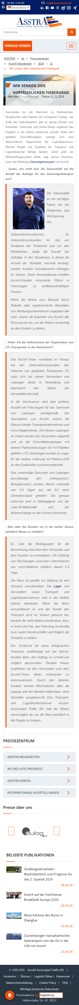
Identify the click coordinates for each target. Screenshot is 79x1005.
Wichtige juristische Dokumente (39, 989)
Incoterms (10, 976)
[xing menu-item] (75, 8)
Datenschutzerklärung (19, 982)
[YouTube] (52, 8)
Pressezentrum (29, 96)
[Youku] (69, 8)
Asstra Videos (19, 780)
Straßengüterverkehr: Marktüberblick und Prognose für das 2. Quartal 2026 (48, 874)
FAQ (65, 982)
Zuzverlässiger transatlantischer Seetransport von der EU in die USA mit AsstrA (47, 940)
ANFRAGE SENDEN (17, 45)
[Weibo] (63, 8)
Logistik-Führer (43, 976)
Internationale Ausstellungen (33, 792)
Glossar (25, 976)
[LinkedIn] (42, 8)
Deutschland (19, 7)
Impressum (63, 976)
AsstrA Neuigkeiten (23, 757)
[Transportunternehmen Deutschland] (39, 21)
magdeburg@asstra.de (58, 3)
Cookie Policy (47, 982)
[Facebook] (47, 8)
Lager (58, 586)
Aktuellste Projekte (24, 769)
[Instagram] (57, 8)
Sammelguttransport (42, 161)
